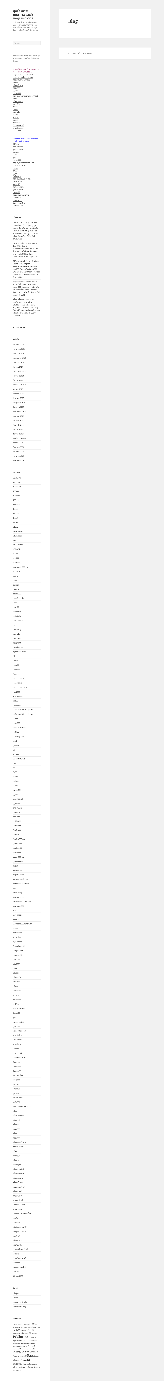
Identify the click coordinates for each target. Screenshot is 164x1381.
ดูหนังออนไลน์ (18, 149)
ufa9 (15, 968)
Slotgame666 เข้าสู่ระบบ (22, 924)
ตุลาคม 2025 (18, 389)
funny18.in (17, 638)
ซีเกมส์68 (16, 1013)
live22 (15, 701)
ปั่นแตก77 (17, 1071)
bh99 (15, 580)
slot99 (15, 82)
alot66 (15, 553)
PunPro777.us (19, 839)
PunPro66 (17, 825)
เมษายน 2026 (18, 362)
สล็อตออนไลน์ (18, 1169)
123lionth (17, 482)
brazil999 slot (18, 598)
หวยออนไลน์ (18, 205)
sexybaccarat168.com (22, 901)
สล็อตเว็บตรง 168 (20, 1182)
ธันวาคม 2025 (18, 380)
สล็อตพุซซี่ (17, 1164)
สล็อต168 (16, 1120)
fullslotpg (17, 176)
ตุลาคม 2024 (18, 442)
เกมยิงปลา (17, 1218)
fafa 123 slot (18, 620)
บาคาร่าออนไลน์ (19, 165)
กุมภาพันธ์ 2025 (19, 425)
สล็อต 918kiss (18, 1115)
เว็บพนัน (16, 1254)
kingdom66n (18, 696)
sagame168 (17, 870)
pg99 (15, 173)
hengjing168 (18, 647)
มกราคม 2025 (18, 429)
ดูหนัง (15, 157)
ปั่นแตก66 (17, 1066)
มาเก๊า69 (16, 1089)
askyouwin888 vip (20, 567)
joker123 (16, 155)
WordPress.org (19, 1306)
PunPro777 (17, 834)
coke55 (16, 607)
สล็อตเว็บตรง (18, 85)
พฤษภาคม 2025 (19, 411)
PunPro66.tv (18, 830)
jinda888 (16, 669)
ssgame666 (17, 941)
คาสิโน (16, 1004)
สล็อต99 (16, 1151)
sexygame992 (18, 906)
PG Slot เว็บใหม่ (19, 759)
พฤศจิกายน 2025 (19, 385)
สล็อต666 (16, 1129)
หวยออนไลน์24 (19, 1205)
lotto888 (16, 723)
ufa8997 (16, 964)
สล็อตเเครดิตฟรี (19, 1187)
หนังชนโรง (17, 181)
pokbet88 (17, 821)
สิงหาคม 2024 (18, 451)
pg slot (16, 114)
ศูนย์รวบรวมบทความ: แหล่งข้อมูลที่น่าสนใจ (23, 14)
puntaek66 (17, 843)
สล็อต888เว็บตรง (19, 1142)
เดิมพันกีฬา (17, 1245)
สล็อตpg (16, 1155)
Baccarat (16, 571)
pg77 (15, 171)
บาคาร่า (16, 1048)
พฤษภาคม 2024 (19, 460)
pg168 (15, 763)
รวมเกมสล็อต (18, 1097)
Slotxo (15, 928)
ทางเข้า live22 (18, 1035)
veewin (16, 995)
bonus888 (17, 594)
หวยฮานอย (17, 1209)
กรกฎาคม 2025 (19, 402)
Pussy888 (17, 852)
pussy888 (17, 93)
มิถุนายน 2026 (18, 353)
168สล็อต (16, 495)
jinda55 (16, 665)
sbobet (16, 888)
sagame (16, 152)
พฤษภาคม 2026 (19, 358)
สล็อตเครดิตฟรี (19, 1173)
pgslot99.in (17, 808)
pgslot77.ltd (18, 799)
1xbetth (16, 513)
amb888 (16, 562)
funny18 (16, 112)
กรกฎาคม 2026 (19, 349)
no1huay (16, 732)
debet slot (17, 611)
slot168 (16, 919)
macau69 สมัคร (19, 727)
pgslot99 (16, 803)
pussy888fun (18, 857)
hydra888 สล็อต (19, 652)
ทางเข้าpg (17, 1044)
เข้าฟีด (15, 1297)
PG (14, 750)
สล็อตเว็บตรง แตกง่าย (21, 80)
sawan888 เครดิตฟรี (21, 883)
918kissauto (18, 531)
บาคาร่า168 (17, 1053)
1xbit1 (15, 518)
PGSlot (16, 785)
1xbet (15, 106)
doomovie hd (18, 125)
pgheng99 (34, 1333)
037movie (17, 478)
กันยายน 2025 (18, 393)
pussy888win (18, 861)
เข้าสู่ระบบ (17, 1293)
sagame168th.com (20, 879)
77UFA (15, 522)
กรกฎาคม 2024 (19, 456)
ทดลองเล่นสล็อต (19, 1031)
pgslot (15, 90)
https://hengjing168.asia (23, 77)
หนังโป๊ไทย (17, 104)
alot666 (16, 558)
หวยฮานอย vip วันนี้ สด (22, 1213)
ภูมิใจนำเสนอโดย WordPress (80, 53)
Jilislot (15, 660)
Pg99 (15, 772)
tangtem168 (18, 950)
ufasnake (17, 990)
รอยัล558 (16, 1102)
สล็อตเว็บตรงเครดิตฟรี (21, 195)
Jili (14, 656)
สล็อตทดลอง (18, 101)
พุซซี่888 (16, 1080)
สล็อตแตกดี (17, 1191)
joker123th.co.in (20, 687)
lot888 (15, 718)
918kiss (16, 144)
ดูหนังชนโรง (18, 189)
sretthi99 (17, 937)
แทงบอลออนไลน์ (19, 1267)
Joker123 (17, 674)
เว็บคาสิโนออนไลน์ (20, 1249)
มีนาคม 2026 (18, 367)
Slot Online (17, 915)
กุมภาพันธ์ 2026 (19, 371)
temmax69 (17, 955)
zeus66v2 (17, 999)
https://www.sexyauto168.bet (25, 96)
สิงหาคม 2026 (18, 344)
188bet (16, 500)
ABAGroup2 (18, 545)
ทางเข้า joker (18, 128)
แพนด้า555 (17, 1271)
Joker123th (24, 1333)
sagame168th (18, 875)
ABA (15, 540)
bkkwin (16, 589)
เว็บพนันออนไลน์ (19, 1258)
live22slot (17, 705)
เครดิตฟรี (16, 1236)
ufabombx (17, 977)
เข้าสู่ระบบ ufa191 (20, 1227)
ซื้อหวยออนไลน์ (19, 203)
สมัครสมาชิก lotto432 (22, 1106)
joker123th (17, 683)
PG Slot (16, 754)
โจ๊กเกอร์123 (18, 146)
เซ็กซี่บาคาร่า (18, 1240)
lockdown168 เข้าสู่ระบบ (23, 710)
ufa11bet (17, 959)
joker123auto (18, 678)
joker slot (17, 130)
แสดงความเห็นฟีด (20, 1302)
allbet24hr (17, 549)
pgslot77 (16, 192)
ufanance (17, 986)
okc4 (15, 741)
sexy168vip (17, 892)
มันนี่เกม (16, 1084)
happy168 (17, 643)
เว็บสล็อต (16, 1262)
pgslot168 (17, 790)
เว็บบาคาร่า (17, 197)
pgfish (15, 776)
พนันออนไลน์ (18, 1075)
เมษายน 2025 (18, 416)
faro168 (16, 625)
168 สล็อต (17, 487)
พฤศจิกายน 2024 (19, 438)
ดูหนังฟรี (16, 184)
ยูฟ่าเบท (16, 1093)
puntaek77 (17, 848)
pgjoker (16, 781)
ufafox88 (16, 982)
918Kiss (16, 527)
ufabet (16, 973)
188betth (17, 122)
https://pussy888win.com (23, 163)
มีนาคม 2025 (18, 420)
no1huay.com (18, 736)
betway (16, 576)
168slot (16, 491)
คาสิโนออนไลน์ (19, 1008)
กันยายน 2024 (18, 447)
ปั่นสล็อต (16, 1062)
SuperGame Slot (20, 946)
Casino (16, 602)
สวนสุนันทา (17, 1196)
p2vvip (16, 745)
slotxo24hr (17, 932)
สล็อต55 (16, 1124)
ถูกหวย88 (16, 1026)
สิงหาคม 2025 (18, 398)
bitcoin (16, 585)
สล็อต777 (16, 1133)
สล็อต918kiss (18, 1147)
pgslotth (16, 817)
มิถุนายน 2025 (18, 407)
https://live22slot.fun (21, 179)
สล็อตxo (16, 1160)
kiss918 (16, 117)
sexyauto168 (18, 897)
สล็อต (15, 1111)
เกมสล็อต (16, 1222)
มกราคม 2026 (18, 376)
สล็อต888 (16, 88)
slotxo (15, 98)
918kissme (17, 536)
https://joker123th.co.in (23, 74)
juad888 (16, 692)
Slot (14, 910)
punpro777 (17, 200)
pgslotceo (17, 812)
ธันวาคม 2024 (18, 434)
